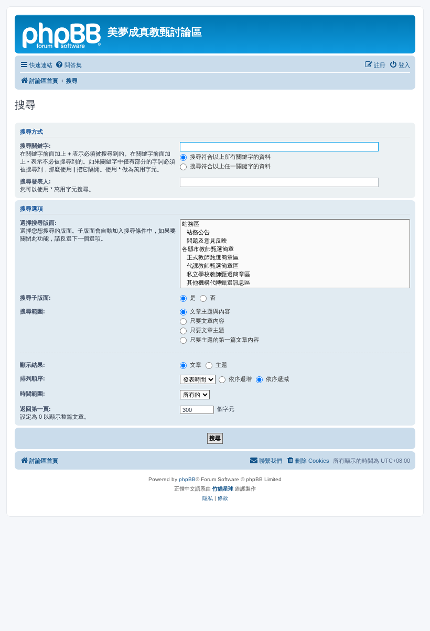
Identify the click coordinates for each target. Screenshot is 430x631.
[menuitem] (68, 65)
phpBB (187, 479)
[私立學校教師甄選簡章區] (295, 274)
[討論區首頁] (62, 34)
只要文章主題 (206, 330)
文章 (194, 365)
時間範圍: (32, 393)
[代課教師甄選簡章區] (295, 266)
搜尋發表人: (35, 181)
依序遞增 (239, 379)
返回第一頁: (35, 409)
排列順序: (32, 378)
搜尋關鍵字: (35, 146)
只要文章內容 (206, 321)
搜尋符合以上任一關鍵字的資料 (229, 166)
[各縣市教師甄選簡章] (295, 249)
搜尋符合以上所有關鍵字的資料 (229, 157)
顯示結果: (32, 365)
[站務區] (295, 224)
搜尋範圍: (32, 311)
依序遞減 (276, 379)
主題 (220, 365)
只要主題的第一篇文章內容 (223, 339)
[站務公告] (295, 233)
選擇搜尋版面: (38, 223)
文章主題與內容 (209, 311)
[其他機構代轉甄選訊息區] (295, 283)
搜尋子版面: (35, 298)
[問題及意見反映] (295, 241)
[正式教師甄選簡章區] (295, 258)
